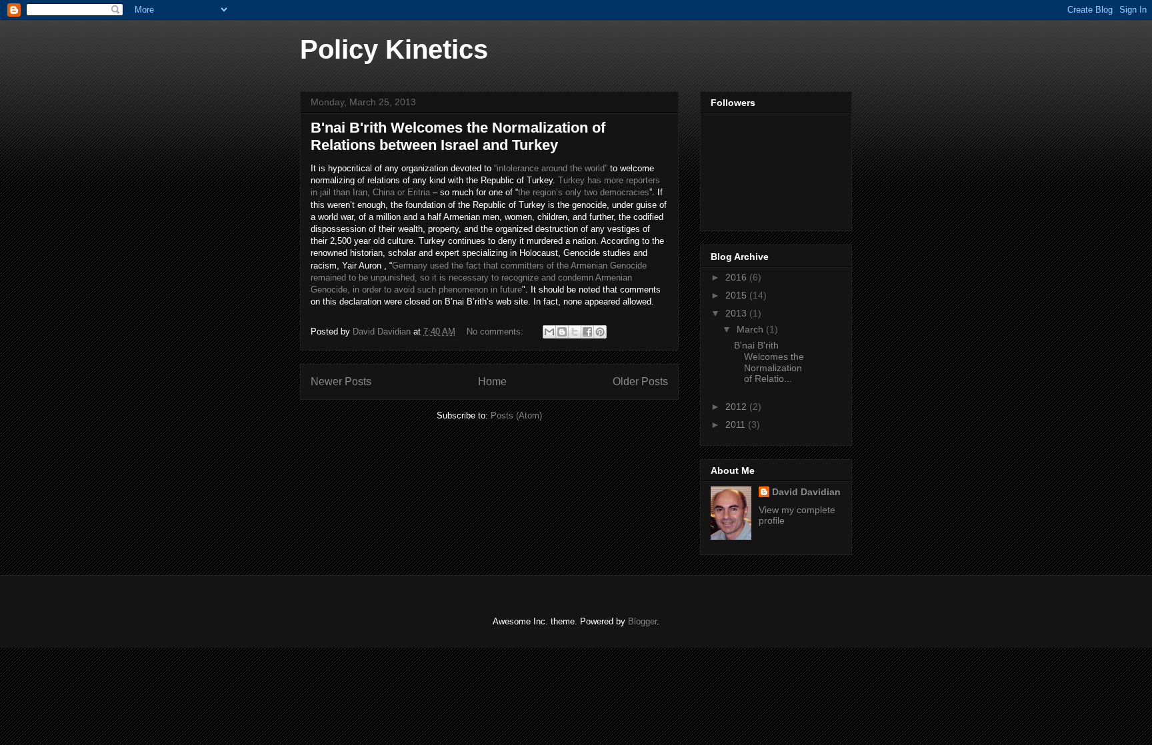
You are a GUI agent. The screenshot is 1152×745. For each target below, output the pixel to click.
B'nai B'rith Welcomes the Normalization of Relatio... (769, 362)
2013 (737, 313)
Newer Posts (341, 381)
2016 (737, 277)
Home (492, 381)
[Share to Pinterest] (600, 332)
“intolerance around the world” (550, 168)
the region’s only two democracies (583, 192)
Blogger (642, 621)
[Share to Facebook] (587, 332)
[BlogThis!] (562, 332)
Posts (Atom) (516, 415)
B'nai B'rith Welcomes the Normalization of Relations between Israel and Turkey (458, 136)
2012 (737, 406)
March (751, 329)
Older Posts (640, 381)
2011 (736, 424)
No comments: (496, 332)
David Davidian (806, 491)
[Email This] (549, 332)
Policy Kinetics (394, 49)
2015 (737, 295)
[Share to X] (574, 332)
